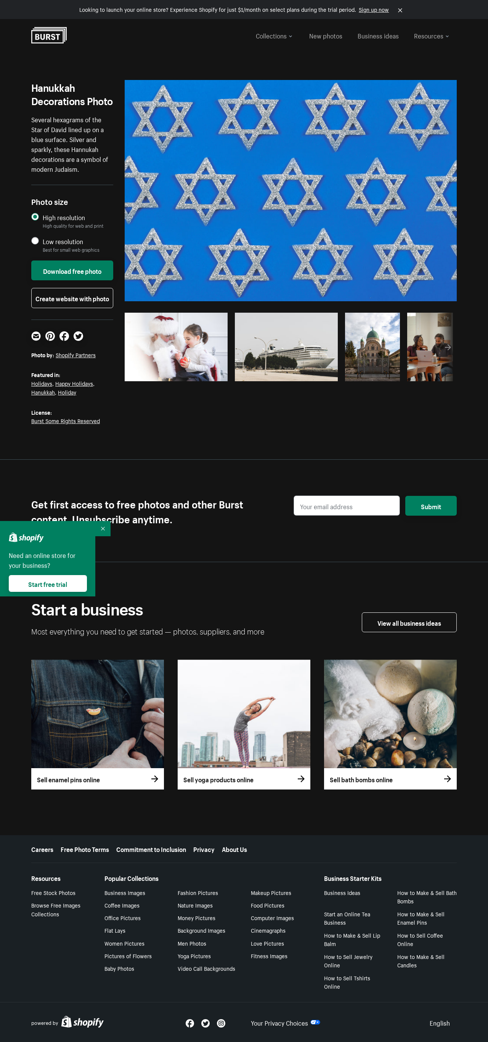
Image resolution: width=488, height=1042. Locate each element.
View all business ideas (409, 622)
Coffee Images (122, 905)
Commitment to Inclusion (151, 848)
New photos (325, 35)
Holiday (67, 392)
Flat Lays (114, 930)
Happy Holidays (74, 383)
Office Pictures (122, 917)
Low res (204, 373)
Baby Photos (119, 968)
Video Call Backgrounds (206, 968)
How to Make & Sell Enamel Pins (421, 918)
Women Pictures (124, 943)
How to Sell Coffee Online (420, 939)
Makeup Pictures (271, 892)
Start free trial (47, 583)
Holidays (41, 383)
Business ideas (378, 35)
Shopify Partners (76, 354)
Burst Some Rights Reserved (65, 420)
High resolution (64, 217)
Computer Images (272, 917)
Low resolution (63, 241)
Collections (271, 35)
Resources (428, 35)
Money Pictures (196, 917)
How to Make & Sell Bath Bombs (427, 896)
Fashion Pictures (198, 892)
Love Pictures (267, 943)
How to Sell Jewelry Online (348, 960)
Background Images (201, 930)
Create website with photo (72, 298)
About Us (234, 848)
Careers (42, 848)
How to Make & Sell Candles (421, 960)
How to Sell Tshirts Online (347, 982)
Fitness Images (269, 955)
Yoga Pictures (194, 955)
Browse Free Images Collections (55, 909)
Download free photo (72, 270)
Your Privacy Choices (279, 1022)
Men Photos (192, 943)
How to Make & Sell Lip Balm (352, 939)
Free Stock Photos (53, 892)
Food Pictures (267, 905)
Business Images (124, 892)
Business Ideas (342, 892)
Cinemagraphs (268, 930)
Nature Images (195, 905)
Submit (431, 506)
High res (175, 373)
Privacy (204, 848)
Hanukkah (43, 392)
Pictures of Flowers (128, 955)
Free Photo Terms (85, 848)
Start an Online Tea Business (347, 918)
